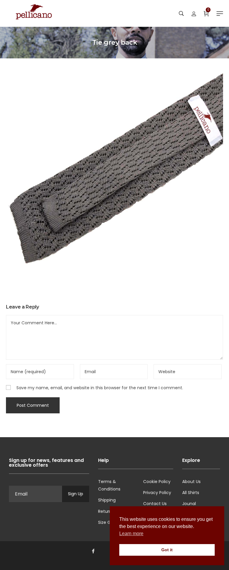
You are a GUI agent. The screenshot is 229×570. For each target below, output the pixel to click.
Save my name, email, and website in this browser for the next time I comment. (99, 388)
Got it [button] (167, 549)
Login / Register (194, 13)
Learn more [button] (131, 533)
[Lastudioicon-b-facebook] (93, 551)
